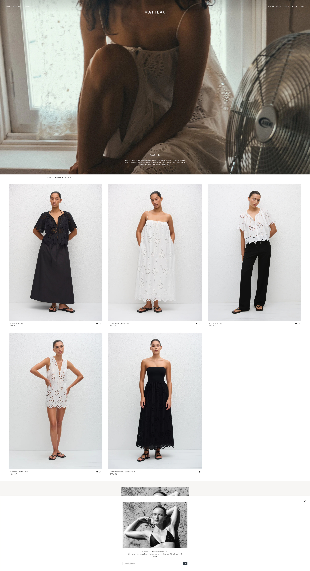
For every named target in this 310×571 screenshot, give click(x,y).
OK (185, 564)
